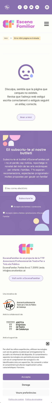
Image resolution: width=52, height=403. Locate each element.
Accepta (26, 377)
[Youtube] (31, 7)
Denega (26, 384)
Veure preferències (26, 392)
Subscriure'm (26, 198)
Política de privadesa (33, 399)
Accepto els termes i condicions (27, 206)
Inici (6, 38)
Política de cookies (16, 399)
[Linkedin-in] (37, 7)
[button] (47, 343)
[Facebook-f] (20, 7)
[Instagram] (26, 7)
